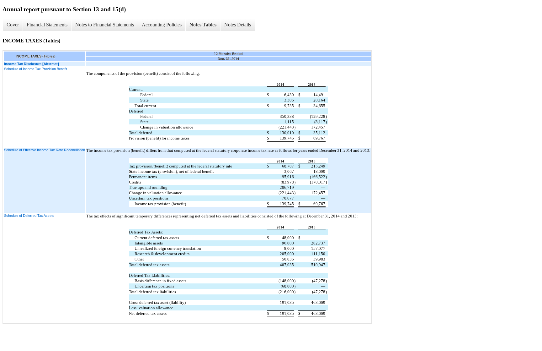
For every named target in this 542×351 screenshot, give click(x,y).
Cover (13, 24)
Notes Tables (202, 24)
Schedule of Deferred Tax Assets (29, 215)
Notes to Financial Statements (104, 24)
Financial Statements (47, 24)
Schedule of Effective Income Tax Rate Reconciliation (44, 150)
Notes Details (237, 24)
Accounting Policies (162, 24)
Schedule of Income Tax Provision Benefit (35, 69)
